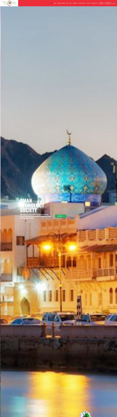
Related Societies (82, 3)
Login (101, 3)
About (55, 3)
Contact (88, 3)
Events (67, 3)
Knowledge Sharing (61, 3)
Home (52, 3)
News (71, 3)
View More (59, 216)
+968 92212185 (94, 3)
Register (108, 3)
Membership (75, 3)
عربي (114, 3)
